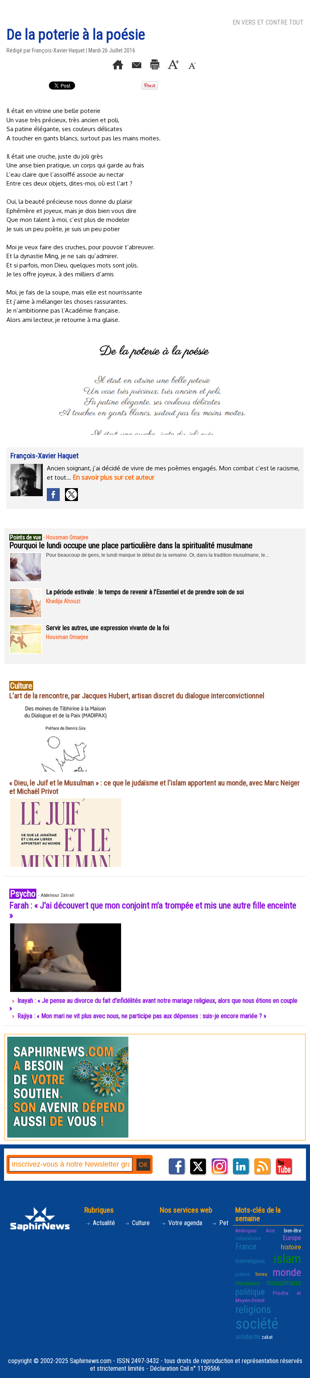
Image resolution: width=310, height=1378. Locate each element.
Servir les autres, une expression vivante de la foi (107, 628)
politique (250, 1292)
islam (287, 1258)
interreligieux (250, 1261)
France (246, 1246)
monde (286, 1272)
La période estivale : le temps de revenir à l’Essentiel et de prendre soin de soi (145, 592)
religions (253, 1309)
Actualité (103, 1223)
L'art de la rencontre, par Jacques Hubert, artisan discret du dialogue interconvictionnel (136, 695)
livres (261, 1274)
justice (242, 1274)
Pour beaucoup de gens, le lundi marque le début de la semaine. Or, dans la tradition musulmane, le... (157, 555)
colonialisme (248, 1238)
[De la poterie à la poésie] (151, 331)
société (256, 1323)
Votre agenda (184, 1223)
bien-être (292, 1231)
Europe (292, 1238)
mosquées (247, 1283)
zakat (267, 1337)
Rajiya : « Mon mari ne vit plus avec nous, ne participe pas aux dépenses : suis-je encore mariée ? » (141, 1016)
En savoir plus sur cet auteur (113, 477)
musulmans (283, 1282)
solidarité (247, 1336)
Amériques (246, 1231)
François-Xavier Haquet (58, 50)
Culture (140, 1223)
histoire (291, 1247)
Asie (270, 1231)
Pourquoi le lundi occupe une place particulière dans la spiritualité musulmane (131, 545)
